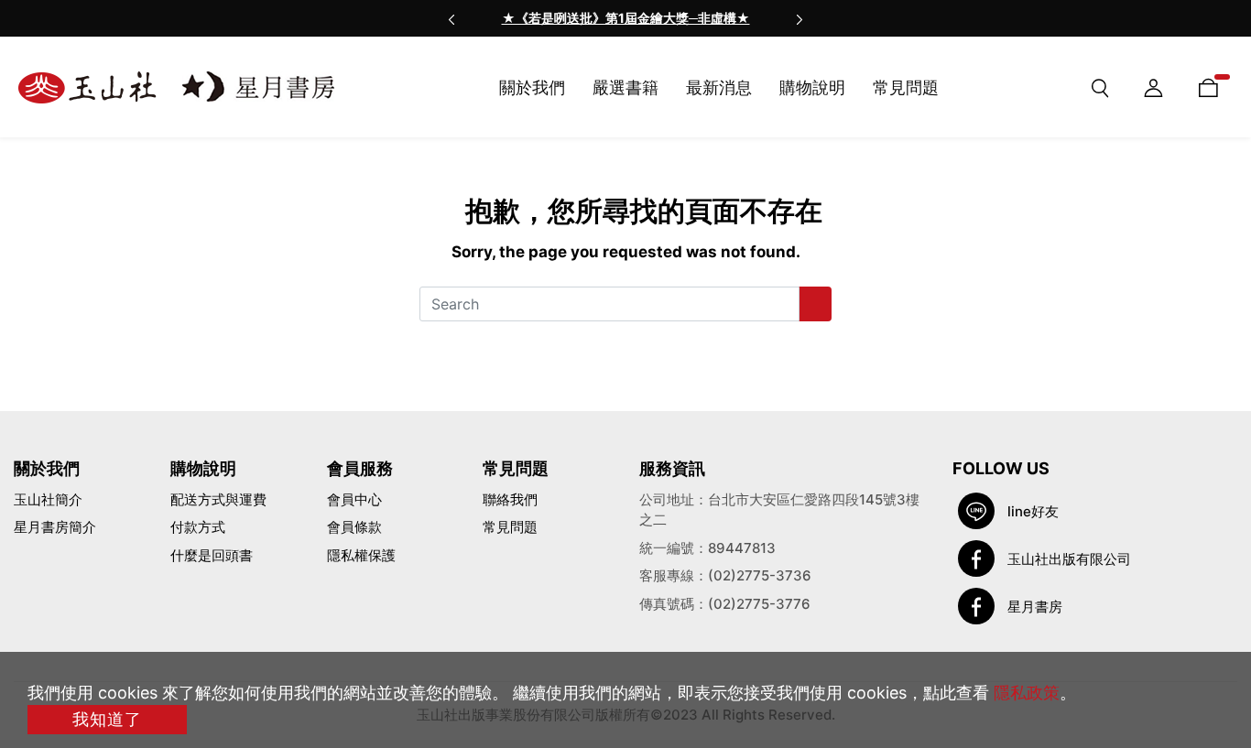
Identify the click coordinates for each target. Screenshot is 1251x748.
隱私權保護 (361, 555)
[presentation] (451, 18)
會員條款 (354, 527)
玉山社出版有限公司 (1069, 559)
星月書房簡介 (55, 527)
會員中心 (354, 499)
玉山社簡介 (48, 499)
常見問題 (510, 527)
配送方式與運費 (218, 499)
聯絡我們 (510, 499)
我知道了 (107, 719)
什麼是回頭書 (211, 555)
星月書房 (1034, 606)
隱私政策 (1027, 692)
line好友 (1033, 511)
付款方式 (197, 527)
